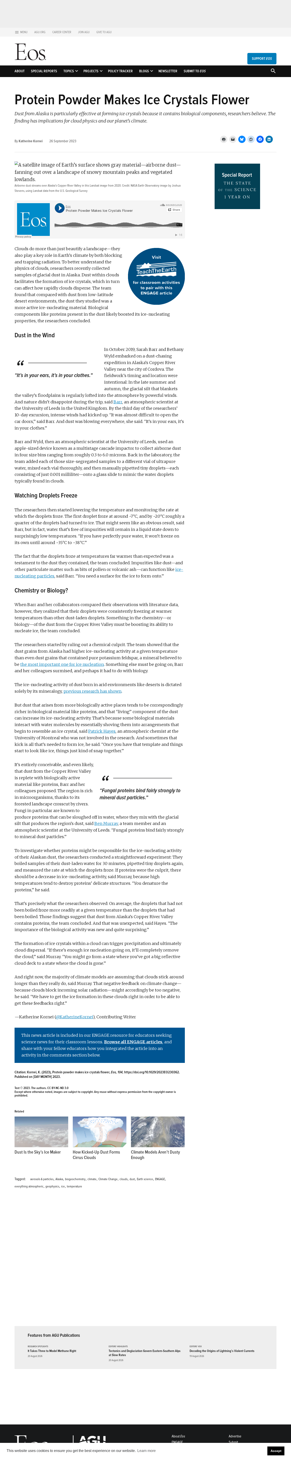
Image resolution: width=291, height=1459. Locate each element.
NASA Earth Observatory (145, 185)
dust (132, 1179)
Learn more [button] (146, 1451)
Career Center (61, 32)
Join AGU (84, 32)
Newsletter (167, 71)
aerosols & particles (41, 1179)
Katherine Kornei (31, 141)
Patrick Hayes (101, 731)
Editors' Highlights (118, 1346)
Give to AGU (104, 32)
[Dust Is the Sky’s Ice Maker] (41, 1132)
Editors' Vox (196, 1346)
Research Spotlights (38, 1346)
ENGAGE (160, 1179)
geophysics (52, 1186)
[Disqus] (100, 1260)
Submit (233, 1442)
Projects (90, 71)
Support (262, 58)
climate (92, 1179)
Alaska (59, 1179)
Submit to (195, 71)
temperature (74, 1186)
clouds (124, 1179)
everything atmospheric (29, 1186)
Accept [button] (276, 1451)
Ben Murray (106, 823)
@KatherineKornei (74, 1016)
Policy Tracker (120, 71)
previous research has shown (92, 691)
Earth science (145, 1179)
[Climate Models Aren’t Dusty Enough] (158, 1132)
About (20, 71)
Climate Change (108, 1179)
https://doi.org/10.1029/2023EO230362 (151, 1072)
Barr (117, 402)
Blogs (144, 71)
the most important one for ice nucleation (62, 664)
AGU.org (39, 32)
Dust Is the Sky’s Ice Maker (38, 1152)
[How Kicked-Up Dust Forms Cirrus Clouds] (99, 1132)
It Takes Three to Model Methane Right (52, 1351)
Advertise (235, 1436)
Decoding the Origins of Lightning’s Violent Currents (222, 1351)
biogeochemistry (75, 1179)
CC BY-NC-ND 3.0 (57, 1088)
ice (63, 1186)
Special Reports (44, 71)
